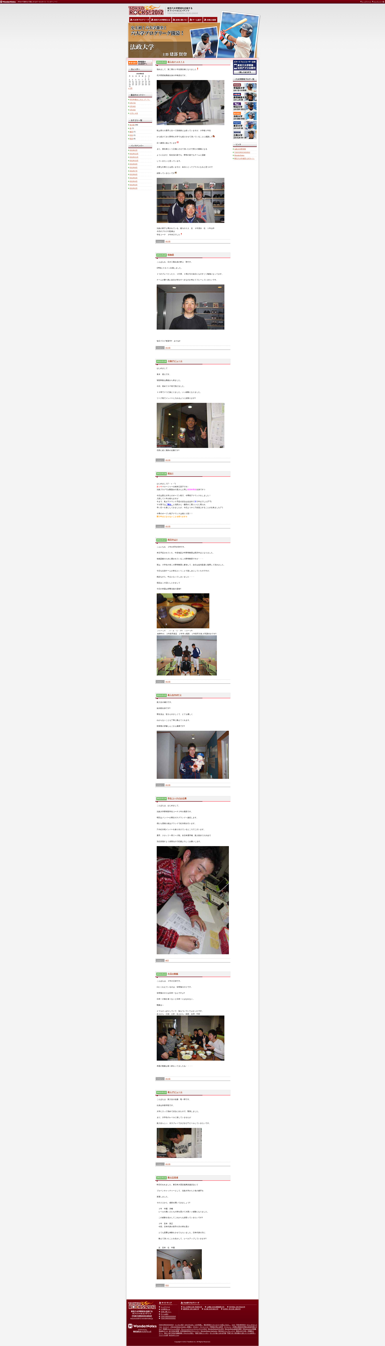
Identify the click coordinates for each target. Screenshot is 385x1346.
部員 (167, 1285)
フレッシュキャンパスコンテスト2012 (194, 1329)
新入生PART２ (175, 695)
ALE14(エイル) (174, 1335)
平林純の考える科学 (216, 1327)
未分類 (167, 241)
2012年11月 (134, 157)
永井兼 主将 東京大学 (211, 1309)
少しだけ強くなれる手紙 (218, 1333)
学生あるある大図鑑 (249, 1329)
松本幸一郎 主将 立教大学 (232, 1309)
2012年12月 (134, 154)
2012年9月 (133, 164)
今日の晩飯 (173, 974)
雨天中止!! (173, 539)
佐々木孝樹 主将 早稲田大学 (192, 1307)
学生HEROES (241, 1325)
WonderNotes (239, 155)
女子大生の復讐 (174, 1331)
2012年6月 (133, 174)
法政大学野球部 (240, 149)
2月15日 (133, 110)
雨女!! (170, 473)
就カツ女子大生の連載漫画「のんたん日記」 (179, 1333)
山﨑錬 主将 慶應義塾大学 (215, 1307)
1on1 (233, 1325)
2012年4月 (133, 181)
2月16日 (133, 106)
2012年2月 (133, 188)
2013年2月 (133, 150)
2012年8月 (133, 167)
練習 (167, 960)
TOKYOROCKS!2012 (242, 152)
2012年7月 (133, 171)
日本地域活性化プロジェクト (190, 1331)
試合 (131, 135)
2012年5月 (133, 178)
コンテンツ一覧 (379, 2)
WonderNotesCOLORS (216, 1329)
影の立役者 (173, 1177)
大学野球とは (165, 1309)
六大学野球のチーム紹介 (196, 19)
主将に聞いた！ (166, 1312)
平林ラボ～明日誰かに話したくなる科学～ (241, 1333)
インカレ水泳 (179, 1325)
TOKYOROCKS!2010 (168, 1316)
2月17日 (133, 103)
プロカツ (196, 1327)
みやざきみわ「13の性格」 (194, 1325)
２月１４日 (134, 113)
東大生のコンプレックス (226, 1331)
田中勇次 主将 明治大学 (237, 1307)
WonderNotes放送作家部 (233, 1329)
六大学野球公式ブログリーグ (139, 19)
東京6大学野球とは (160, 19)
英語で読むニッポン (202, 1333)
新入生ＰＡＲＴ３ (176, 62)
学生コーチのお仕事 (177, 798)
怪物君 (171, 255)
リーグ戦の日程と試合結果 (210, 19)
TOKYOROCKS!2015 (166, 1325)
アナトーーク (204, 1327)
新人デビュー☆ (175, 1092)
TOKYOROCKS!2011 (168, 1318)
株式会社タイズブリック (142, 1331)
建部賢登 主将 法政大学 (191, 1309)
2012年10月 (134, 160)
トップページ (366, 2)
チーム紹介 (164, 1314)
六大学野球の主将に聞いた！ (180, 19)
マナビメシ (227, 1327)
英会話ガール (163, 1331)
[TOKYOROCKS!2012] (142, 1316)
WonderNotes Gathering (209, 1331)
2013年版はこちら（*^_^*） (140, 99)
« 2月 (130, 88)
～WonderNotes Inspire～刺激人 (181, 1327)
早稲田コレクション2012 (171, 1329)
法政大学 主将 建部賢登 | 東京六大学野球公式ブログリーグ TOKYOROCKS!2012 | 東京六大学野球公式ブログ (192, 40)
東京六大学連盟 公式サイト (244, 158)
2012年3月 (133, 185)
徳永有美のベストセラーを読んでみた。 (217, 1325)
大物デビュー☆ (175, 361)
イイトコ (166, 1327)
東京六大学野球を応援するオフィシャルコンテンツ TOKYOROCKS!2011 (145, 9)
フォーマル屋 (163, 1335)
